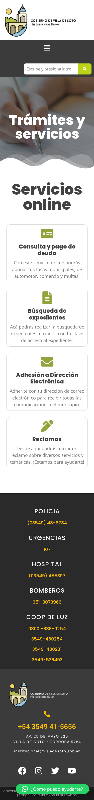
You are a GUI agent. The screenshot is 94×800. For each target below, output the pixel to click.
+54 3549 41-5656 (47, 727)
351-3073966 (47, 602)
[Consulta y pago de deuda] (47, 234)
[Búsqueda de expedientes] (47, 298)
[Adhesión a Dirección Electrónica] (47, 363)
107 (47, 549)
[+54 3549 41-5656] (47, 714)
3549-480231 (47, 649)
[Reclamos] (47, 427)
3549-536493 (47, 660)
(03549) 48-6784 (47, 523)
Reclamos (47, 439)
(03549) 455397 (47, 576)
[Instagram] (39, 771)
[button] (47, 48)
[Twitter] (55, 771)
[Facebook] (22, 771)
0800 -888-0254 (47, 628)
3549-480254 (47, 639)
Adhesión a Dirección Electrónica (47, 378)
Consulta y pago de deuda (47, 250)
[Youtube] (72, 771)
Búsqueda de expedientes (47, 314)
